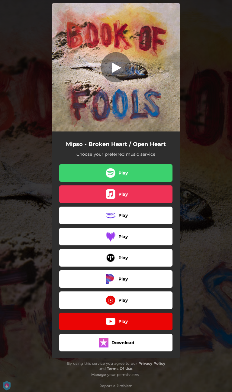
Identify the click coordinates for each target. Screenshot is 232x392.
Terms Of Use (119, 368)
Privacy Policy (151, 363)
